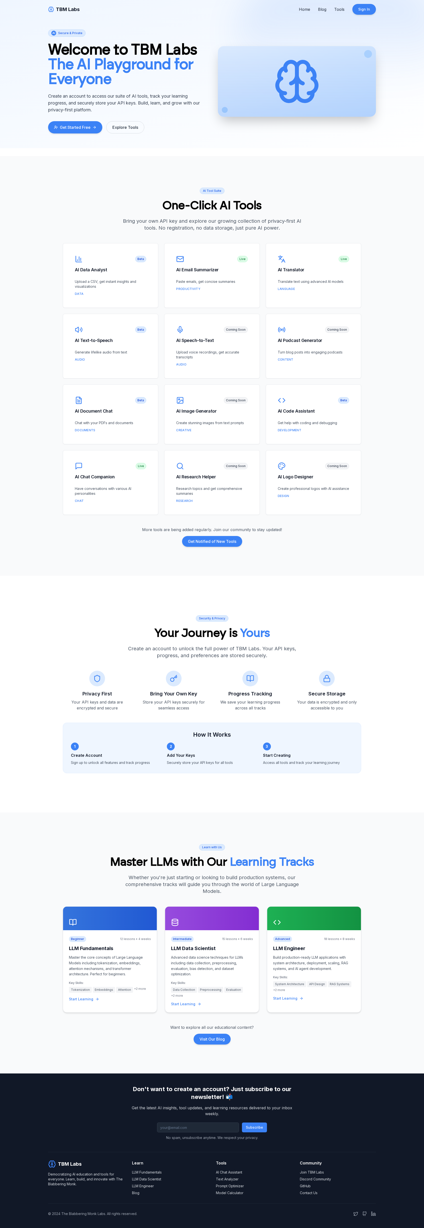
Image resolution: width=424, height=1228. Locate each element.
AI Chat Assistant (229, 1172)
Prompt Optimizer (230, 1186)
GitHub (305, 1186)
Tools (339, 9)
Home (304, 9)
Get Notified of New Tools (212, 541)
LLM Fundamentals (147, 1172)
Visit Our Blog (212, 1039)
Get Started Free (75, 127)
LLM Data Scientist (146, 1179)
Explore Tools (125, 127)
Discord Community (315, 1179)
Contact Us (309, 1193)
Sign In (364, 9)
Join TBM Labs (312, 1172)
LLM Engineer (143, 1186)
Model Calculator (229, 1193)
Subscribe (254, 1127)
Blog (322, 9)
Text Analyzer (227, 1179)
